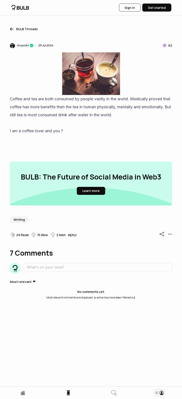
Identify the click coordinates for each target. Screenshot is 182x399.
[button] (23, 29)
